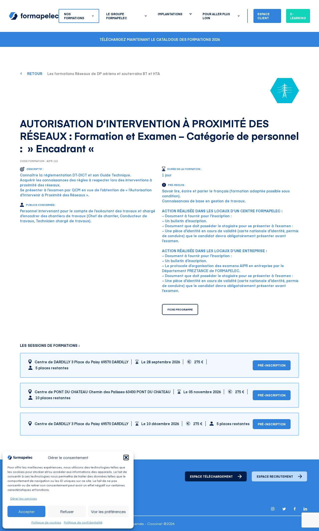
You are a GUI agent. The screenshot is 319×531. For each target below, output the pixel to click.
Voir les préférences (108, 511)
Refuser (67, 511)
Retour (34, 73)
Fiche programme (180, 309)
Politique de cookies (46, 522)
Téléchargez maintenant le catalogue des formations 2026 (159, 39)
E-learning (298, 16)
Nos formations (74, 16)
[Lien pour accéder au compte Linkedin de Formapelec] (305, 509)
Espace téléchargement (211, 476)
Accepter (26, 511)
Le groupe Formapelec (116, 16)
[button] (126, 457)
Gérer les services (23, 498)
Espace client (263, 16)
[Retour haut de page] (304, 516)
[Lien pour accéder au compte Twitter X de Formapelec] (284, 509)
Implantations (170, 14)
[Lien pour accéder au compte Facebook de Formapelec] (295, 509)
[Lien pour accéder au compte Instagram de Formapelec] (272, 509)
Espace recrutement (275, 476)
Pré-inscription (272, 365)
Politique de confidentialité (83, 522)
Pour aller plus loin (216, 16)
